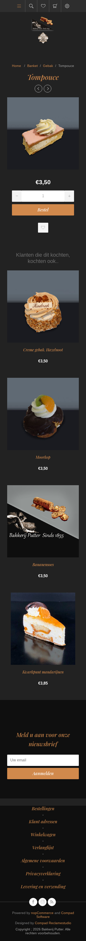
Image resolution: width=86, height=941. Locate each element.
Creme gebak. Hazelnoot (43, 349)
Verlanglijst (43, 847)
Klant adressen (43, 821)
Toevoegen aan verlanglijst (43, 228)
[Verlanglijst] (43, 6)
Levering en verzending (43, 886)
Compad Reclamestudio (53, 923)
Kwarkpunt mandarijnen (43, 672)
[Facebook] (33, 902)
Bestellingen (43, 808)
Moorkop (43, 457)
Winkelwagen (55, 6)
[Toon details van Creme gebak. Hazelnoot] (43, 306)
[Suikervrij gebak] (38, 88)
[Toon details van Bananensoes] (43, 521)
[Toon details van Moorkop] (43, 414)
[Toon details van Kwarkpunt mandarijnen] (43, 629)
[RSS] (52, 902)
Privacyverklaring (43, 873)
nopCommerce (42, 913)
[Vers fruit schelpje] (47, 88)
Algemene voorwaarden (43, 860)
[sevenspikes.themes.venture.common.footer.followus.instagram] (42, 902)
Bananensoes (43, 564)
